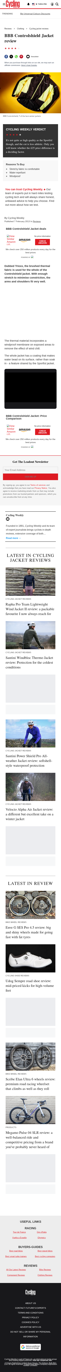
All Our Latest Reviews (16, 1270)
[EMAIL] (8, 519)
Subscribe (42, 4)
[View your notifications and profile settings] (28, 4)
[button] (30, 239)
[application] (30, 387)
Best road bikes (16, 1251)
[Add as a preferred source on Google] (30, 1347)
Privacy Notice (40, 488)
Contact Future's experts (30, 1308)
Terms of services (38, 485)
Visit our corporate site (42, 1360)
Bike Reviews (45, 1270)
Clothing (20, 29)
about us (30, 1303)
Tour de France (19, 1232)
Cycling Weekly (16, 218)
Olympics (42, 1238)
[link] (12, 240)
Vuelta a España (19, 1238)
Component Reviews (16, 1275)
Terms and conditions (30, 1313)
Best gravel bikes (45, 1251)
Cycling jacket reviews (39, 29)
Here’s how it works (29, 65)
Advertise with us (30, 1327)
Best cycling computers (45, 1256)
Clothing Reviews (45, 1275)
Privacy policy (30, 1317)
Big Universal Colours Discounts (35, 14)
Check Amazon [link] (42, 242)
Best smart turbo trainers (16, 1256)
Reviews (8, 29)
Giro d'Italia (41, 1232)
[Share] (6, 56)
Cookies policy (30, 1322)
